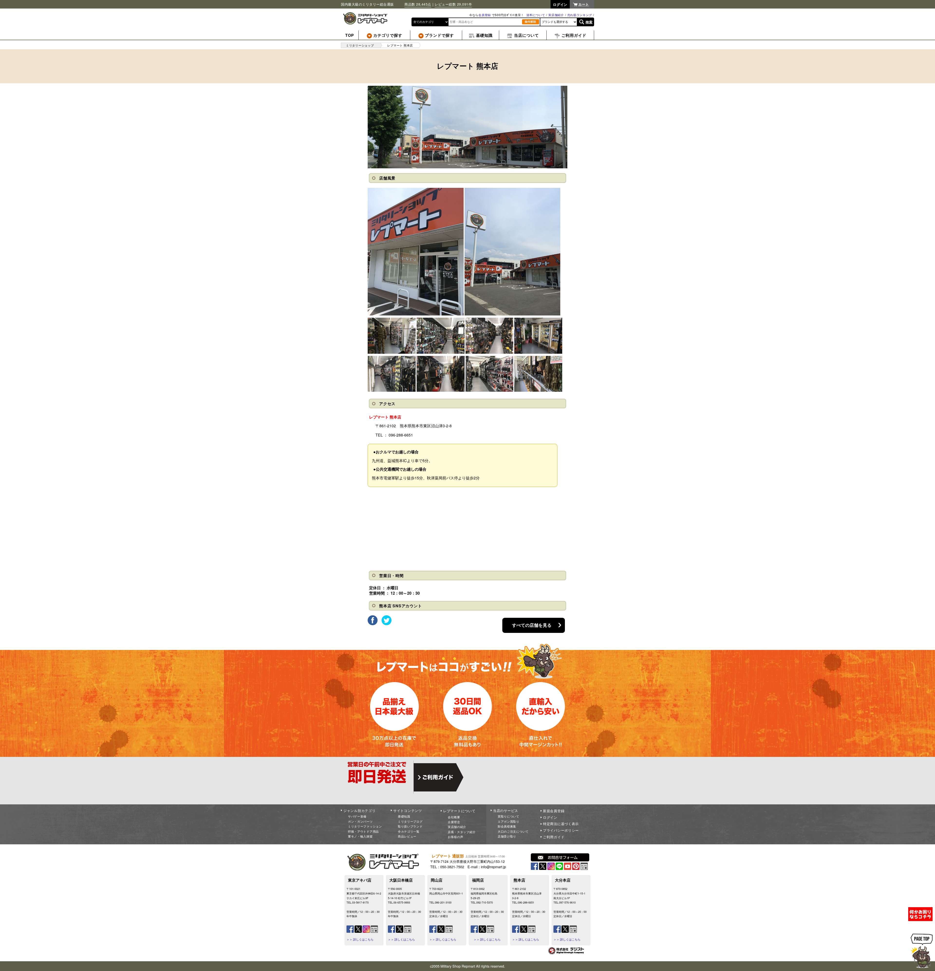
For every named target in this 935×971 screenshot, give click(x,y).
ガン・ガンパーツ (360, 821)
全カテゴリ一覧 (409, 831)
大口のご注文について (513, 831)
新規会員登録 (553, 810)
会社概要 (454, 817)
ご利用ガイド (553, 836)
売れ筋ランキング (579, 15)
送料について (535, 15)
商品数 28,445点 (417, 4)
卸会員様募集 (507, 826)
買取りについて (508, 816)
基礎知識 (404, 816)
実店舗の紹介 (457, 827)
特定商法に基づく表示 (561, 823)
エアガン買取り (508, 821)
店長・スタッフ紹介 (462, 832)
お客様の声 (455, 837)
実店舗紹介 (556, 15)
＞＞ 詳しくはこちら (360, 939)
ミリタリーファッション (365, 826)
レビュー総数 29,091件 (453, 4)
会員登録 (484, 15)
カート (583, 4)
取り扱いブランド (410, 826)
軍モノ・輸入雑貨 (360, 836)
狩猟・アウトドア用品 (363, 831)
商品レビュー (407, 836)
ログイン (550, 817)
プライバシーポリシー (561, 830)
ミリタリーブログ (410, 821)
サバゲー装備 (357, 816)
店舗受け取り (507, 836)
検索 (589, 21)
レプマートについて (459, 810)
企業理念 (454, 822)
